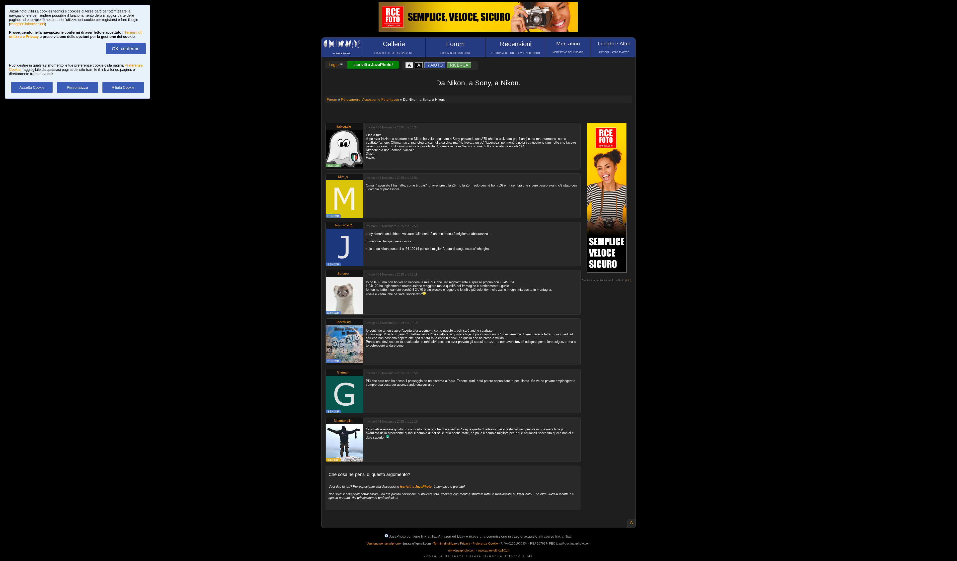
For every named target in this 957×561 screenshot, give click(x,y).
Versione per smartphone (384, 543)
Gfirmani (343, 372)
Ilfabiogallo (343, 126)
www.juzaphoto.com (461, 550)
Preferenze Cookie (485, 543)
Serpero (343, 274)
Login (334, 65)
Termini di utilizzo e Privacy (451, 543)
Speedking (343, 322)
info (628, 280)
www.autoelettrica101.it (493, 550)
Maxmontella (343, 421)
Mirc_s (343, 177)
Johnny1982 (343, 225)
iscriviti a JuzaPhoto (416, 486)
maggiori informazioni (27, 24)
